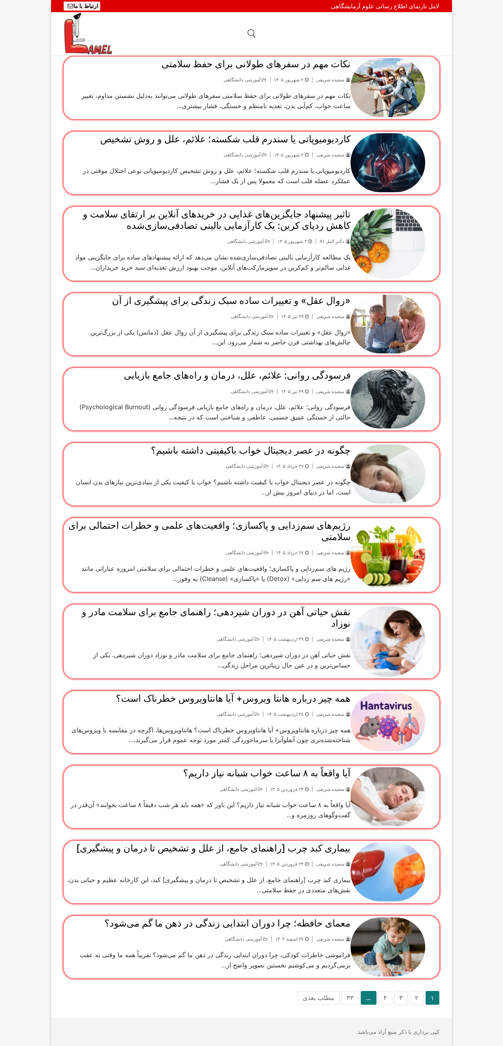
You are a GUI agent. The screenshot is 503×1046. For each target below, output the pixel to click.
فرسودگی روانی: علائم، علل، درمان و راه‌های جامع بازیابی (237, 375)
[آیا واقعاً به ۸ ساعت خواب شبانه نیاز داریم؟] (388, 796)
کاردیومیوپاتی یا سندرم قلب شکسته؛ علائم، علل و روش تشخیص (225, 139)
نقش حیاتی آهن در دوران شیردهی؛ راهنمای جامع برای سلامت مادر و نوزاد (216, 617)
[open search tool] (251, 33)
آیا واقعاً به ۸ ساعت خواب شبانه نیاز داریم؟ (267, 773)
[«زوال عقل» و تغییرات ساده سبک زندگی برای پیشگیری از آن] (388, 324)
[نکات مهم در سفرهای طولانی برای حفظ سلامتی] (388, 87)
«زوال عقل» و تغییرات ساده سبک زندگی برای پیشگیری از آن (231, 300)
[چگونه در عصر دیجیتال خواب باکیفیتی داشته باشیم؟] (388, 474)
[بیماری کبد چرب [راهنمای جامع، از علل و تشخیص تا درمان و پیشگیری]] (388, 871)
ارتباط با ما (85, 6)
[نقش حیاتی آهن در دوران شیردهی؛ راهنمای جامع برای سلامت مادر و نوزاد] (388, 641)
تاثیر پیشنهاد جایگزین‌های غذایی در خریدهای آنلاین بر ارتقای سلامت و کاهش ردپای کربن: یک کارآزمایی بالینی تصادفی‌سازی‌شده (217, 219)
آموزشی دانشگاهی (243, 80)
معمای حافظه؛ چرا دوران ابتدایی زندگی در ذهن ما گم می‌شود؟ (228, 923)
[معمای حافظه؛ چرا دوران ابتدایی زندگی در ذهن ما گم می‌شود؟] (388, 946)
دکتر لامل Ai (332, 241)
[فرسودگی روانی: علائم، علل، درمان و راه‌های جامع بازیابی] (388, 399)
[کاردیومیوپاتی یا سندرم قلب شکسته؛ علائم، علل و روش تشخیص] (388, 162)
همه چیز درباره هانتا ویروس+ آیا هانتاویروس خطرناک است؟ (233, 698)
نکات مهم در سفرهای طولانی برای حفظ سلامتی (256, 64)
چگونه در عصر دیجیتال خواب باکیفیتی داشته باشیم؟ (251, 450)
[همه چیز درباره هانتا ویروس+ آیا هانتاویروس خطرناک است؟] (388, 722)
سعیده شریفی (331, 80)
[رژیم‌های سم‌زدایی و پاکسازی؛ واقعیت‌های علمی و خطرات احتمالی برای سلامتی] (388, 555)
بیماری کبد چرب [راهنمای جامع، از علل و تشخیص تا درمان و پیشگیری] (213, 848)
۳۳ (350, 998)
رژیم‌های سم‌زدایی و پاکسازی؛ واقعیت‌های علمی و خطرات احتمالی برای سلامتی (209, 531)
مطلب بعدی (318, 998)
